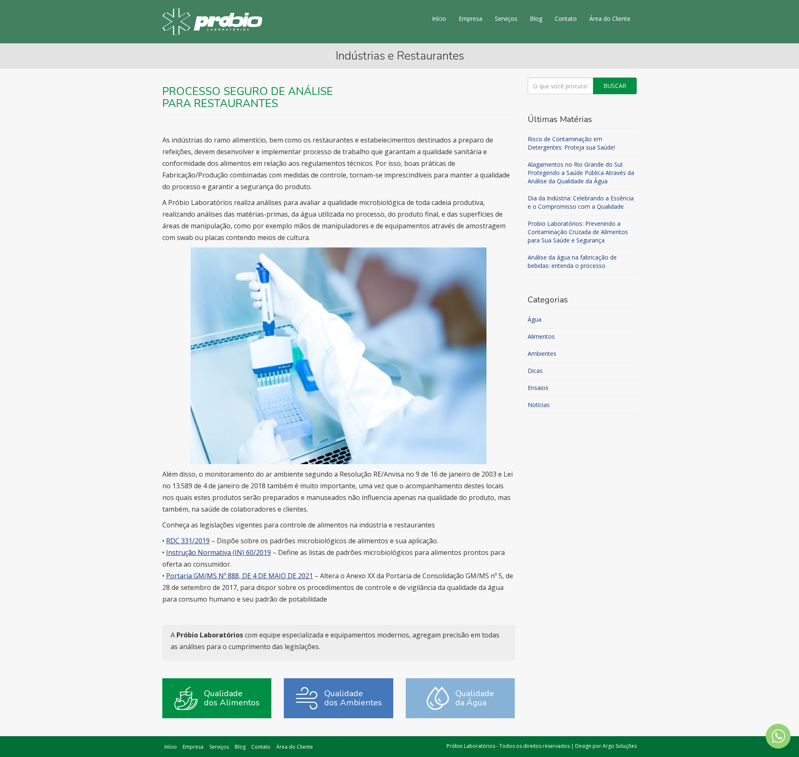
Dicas (535, 371)
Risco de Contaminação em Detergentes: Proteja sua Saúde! (571, 143)
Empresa (470, 18)
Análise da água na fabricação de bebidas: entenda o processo (572, 261)
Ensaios (538, 388)
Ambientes (542, 353)
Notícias (539, 405)
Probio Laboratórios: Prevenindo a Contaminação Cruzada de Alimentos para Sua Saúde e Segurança (578, 232)
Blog (536, 18)
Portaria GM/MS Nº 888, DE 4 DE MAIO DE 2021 (239, 575)
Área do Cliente (609, 18)
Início (439, 18)
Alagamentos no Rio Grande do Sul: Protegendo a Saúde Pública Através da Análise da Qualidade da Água (581, 172)
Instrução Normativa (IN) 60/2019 (218, 552)
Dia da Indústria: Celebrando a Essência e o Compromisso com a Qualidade (581, 202)
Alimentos (541, 336)
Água (534, 319)
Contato (566, 18)
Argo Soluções (620, 746)
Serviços (506, 18)
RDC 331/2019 (188, 540)
